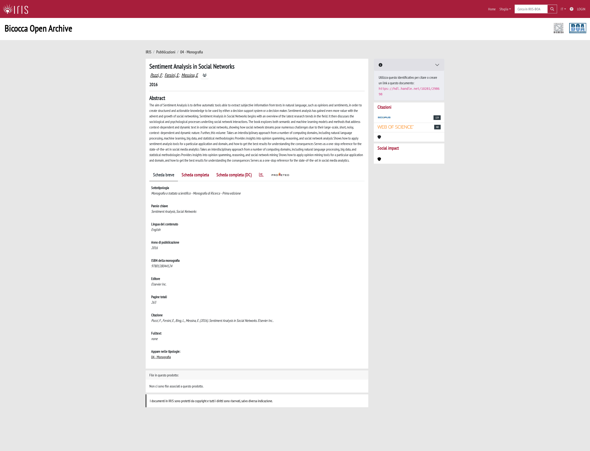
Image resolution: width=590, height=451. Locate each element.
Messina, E (189, 75)
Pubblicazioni (165, 52)
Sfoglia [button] (503, 9)
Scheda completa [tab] (195, 175)
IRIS (148, 52)
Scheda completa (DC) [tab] (234, 175)
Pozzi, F (156, 75)
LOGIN (581, 9)
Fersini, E (172, 75)
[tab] (261, 175)
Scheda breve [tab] (163, 175)
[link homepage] (17, 9)
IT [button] (562, 9)
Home (492, 9)
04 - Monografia (191, 52)
